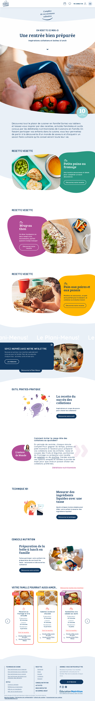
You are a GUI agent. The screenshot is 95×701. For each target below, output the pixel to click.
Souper (39, 674)
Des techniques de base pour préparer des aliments (17, 677)
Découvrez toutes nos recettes (71, 588)
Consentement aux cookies (54, 697)
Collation (40, 676)
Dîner (39, 672)
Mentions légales (9, 697)
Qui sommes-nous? (42, 691)
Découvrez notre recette (75, 182)
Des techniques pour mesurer (17, 669)
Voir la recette (23, 632)
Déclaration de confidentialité (24, 697)
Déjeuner (40, 669)
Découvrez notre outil (66, 416)
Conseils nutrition (42, 683)
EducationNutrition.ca (11, 698)
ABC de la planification (15, 691)
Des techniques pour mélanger (17, 672)
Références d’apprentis (15, 687)
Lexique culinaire (13, 684)
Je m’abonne (71, 682)
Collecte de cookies (39, 697)
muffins (55, 457)
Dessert (39, 679)
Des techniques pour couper (17, 674)
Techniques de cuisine (13, 667)
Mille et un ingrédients (15, 689)
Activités (39, 685)
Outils (8, 682)
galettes (41, 457)
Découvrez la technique (67, 517)
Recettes (39, 667)
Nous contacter (41, 688)
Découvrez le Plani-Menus (30, 370)
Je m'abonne (11, 362)
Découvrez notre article (30, 570)
